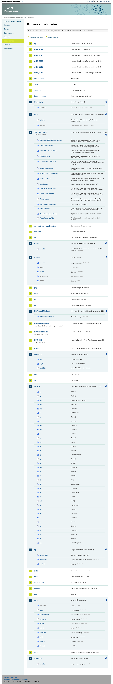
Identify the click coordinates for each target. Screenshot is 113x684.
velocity (42, 641)
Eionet (13, 17)
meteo (42, 628)
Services (7, 45)
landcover (38, 354)
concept (42, 263)
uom (36, 600)
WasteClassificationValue (48, 214)
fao (35, 238)
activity (42, 120)
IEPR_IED (38, 340)
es (40, 442)
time (41, 637)
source (42, 272)
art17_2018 (38, 73)
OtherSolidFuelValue (47, 194)
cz (40, 421)
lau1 (35, 375)
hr (40, 463)
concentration (44, 614)
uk (40, 543)
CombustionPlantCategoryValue (51, 140)
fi (40, 446)
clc (41, 359)
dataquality (38, 102)
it (40, 480)
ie (40, 471)
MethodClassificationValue (49, 173)
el (40, 438)
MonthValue (44, 184)
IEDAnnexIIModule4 (42, 332)
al (40, 392)
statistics (43, 632)
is (40, 476)
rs (40, 522)
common (37, 90)
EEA (13, 1)
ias (35, 299)
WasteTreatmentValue (47, 218)
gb (41, 455)
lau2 (35, 381)
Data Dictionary (20, 17)
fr (40, 451)
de (40, 425)
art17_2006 (38, 61)
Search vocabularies (36, 37)
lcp (35, 550)
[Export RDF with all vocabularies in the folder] (106, 102)
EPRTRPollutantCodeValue (49, 151)
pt (40, 513)
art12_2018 (38, 55)
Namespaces (8, 48)
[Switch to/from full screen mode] (98, 1)
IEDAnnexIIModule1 (42, 311)
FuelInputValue (45, 156)
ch (40, 413)
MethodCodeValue (46, 179)
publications (39, 582)
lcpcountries (44, 555)
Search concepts (53, 37)
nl (40, 505)
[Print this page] (95, 1)
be (40, 404)
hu (41, 467)
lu (40, 492)
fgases (36, 243)
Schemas (7, 37)
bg (41, 409)
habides (37, 294)
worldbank (38, 658)
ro (40, 518)
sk (40, 534)
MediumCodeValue (46, 168)
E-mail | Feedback (10, 677)
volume (42, 646)
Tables (6, 29)
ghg (35, 288)
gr (40, 459)
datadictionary (40, 96)
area (41, 610)
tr (40, 539)
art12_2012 (38, 49)
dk (40, 430)
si (40, 530)
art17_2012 (38, 67)
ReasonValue (44, 199)
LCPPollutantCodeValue (48, 161)
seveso (37, 588)
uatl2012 (42, 368)
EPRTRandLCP (40, 132)
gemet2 (37, 257)
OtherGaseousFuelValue (48, 188)
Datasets (7, 25)
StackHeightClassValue (48, 204)
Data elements (9, 33)
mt (41, 501)
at (40, 396)
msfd (36, 571)
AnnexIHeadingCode (47, 316)
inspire (37, 348)
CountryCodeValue (46, 145)
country (42, 664)
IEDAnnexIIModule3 (42, 324)
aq (35, 43)
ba (40, 400)
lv (40, 497)
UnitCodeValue (45, 208)
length (42, 623)
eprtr (36, 114)
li (40, 484)
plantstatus (43, 559)
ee (40, 434)
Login (91, 1)
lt (40, 488)
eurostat (37, 232)
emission (43, 619)
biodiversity (39, 79)
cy (40, 417)
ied (35, 305)
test (35, 594)
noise (36, 577)
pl (40, 509)
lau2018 (37, 386)
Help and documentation (12, 21)
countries (43, 249)
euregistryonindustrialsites (45, 226)
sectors (42, 564)
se (40, 526)
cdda (36, 84)
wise (36, 652)
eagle (41, 364)
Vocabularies (9, 41)
